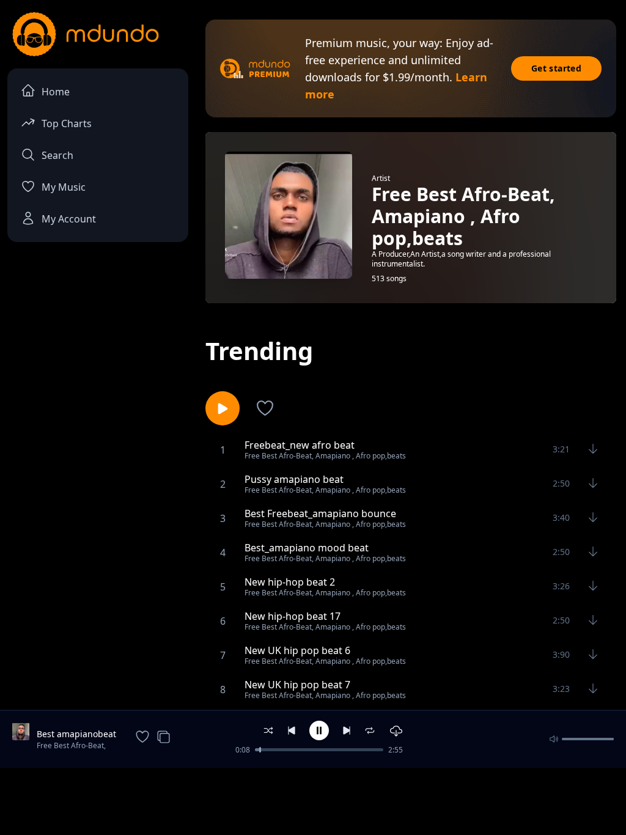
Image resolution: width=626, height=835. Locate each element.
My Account (69, 219)
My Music (64, 187)
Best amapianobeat (76, 734)
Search (57, 155)
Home (56, 91)
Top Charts (67, 123)
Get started (556, 68)
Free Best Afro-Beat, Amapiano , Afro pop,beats (71, 746)
